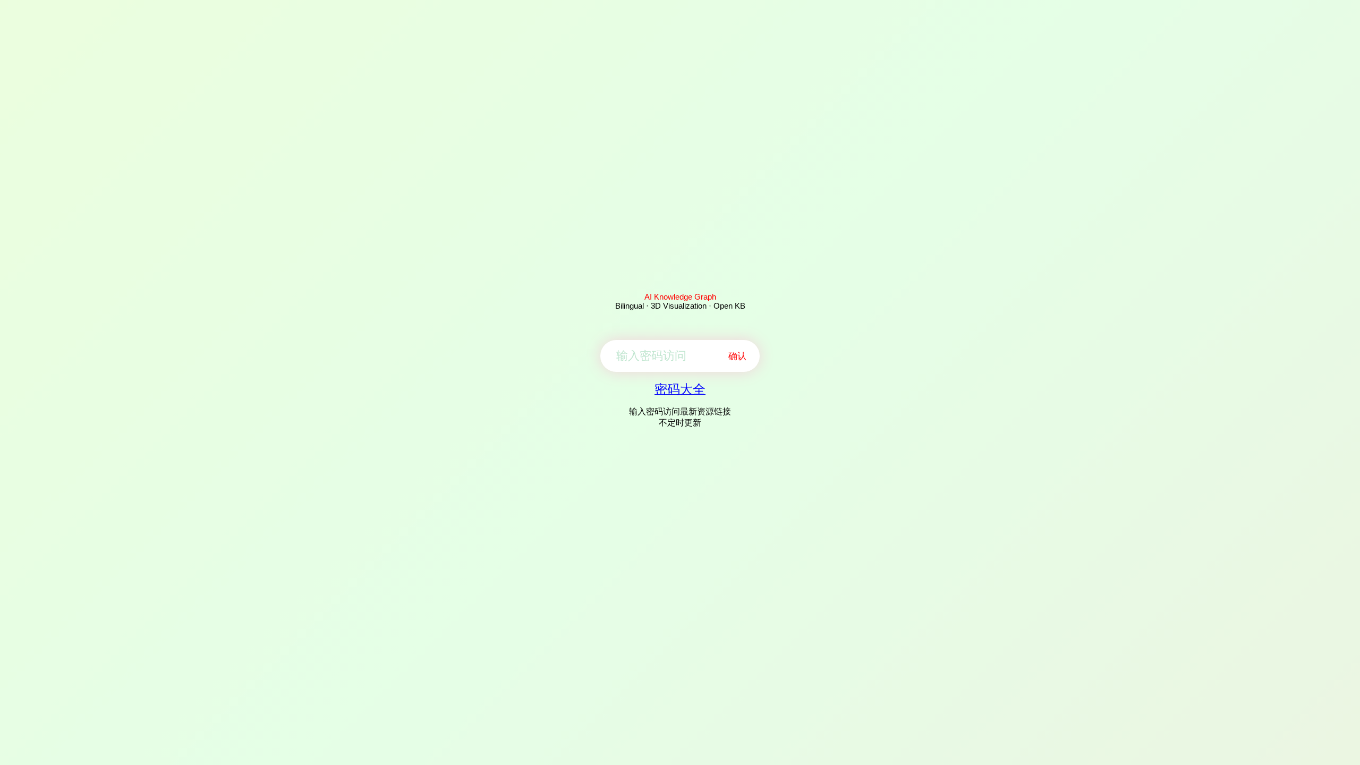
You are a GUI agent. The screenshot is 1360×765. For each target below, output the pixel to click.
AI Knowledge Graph (680, 296)
